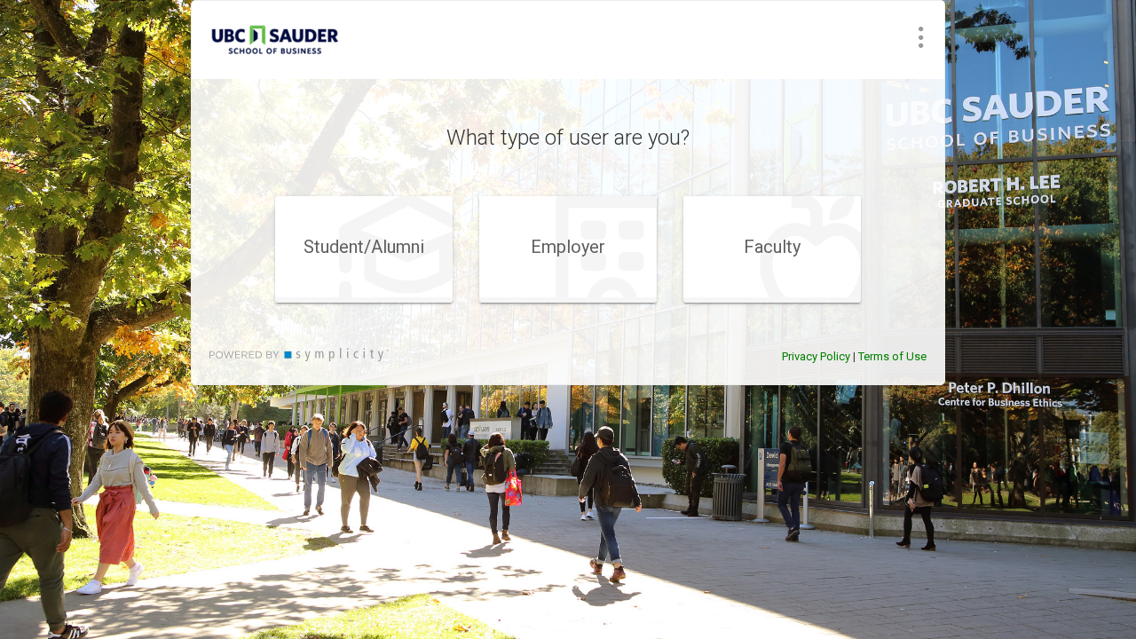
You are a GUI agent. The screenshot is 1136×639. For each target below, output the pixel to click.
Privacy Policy (816, 356)
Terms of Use (892, 356)
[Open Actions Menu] (921, 37)
